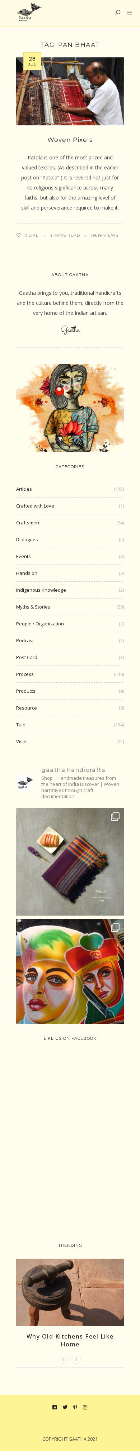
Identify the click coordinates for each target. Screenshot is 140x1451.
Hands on (26, 573)
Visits (22, 741)
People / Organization (40, 623)
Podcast (25, 640)
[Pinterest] (75, 1407)
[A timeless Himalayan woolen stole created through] (70, 862)
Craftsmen (27, 522)
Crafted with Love (35, 506)
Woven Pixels (70, 139)
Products (26, 691)
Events (23, 556)
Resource (26, 708)
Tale (20, 724)
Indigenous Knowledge (41, 590)
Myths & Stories (33, 607)
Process (25, 674)
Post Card (26, 657)
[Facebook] (54, 1407)
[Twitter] (65, 1407)
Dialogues (27, 539)
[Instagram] (85, 1407)
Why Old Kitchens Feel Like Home (70, 1340)
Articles (24, 489)
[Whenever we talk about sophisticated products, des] (70, 973)
